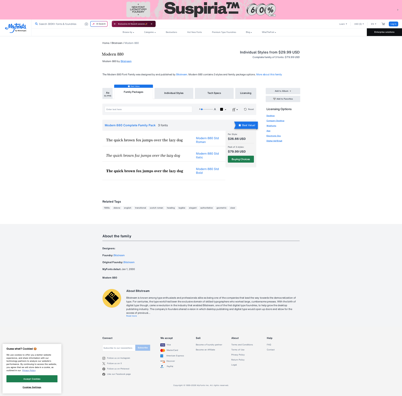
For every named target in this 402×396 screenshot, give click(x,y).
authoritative (206, 208)
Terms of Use (237, 350)
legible (182, 208)
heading (171, 208)
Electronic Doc (273, 135)
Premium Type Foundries (224, 32)
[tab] (107, 93)
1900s (107, 208)
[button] (398, 9)
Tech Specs (214, 93)
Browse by (127, 32)
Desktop (270, 115)
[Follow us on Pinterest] (104, 369)
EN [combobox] (372, 23)
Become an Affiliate (205, 350)
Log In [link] (393, 24)
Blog (248, 32)
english (127, 208)
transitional (140, 208)
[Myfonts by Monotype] (15, 28)
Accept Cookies (31, 378)
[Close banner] (151, 23)
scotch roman (156, 208)
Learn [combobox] (342, 23)
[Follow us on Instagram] (104, 358)
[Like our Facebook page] (104, 374)
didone (117, 208)
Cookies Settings (32, 387)
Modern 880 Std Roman (207, 140)
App (268, 130)
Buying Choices (241, 159)
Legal (234, 365)
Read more (131, 316)
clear (232, 208)
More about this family (269, 74)
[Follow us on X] (104, 363)
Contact (271, 350)
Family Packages (133, 92)
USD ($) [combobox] (358, 23)
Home (105, 43)
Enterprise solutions (384, 32)
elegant (193, 208)
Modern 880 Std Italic (207, 155)
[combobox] (70, 24)
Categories (149, 32)
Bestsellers (171, 32)
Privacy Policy (238, 355)
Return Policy (237, 360)
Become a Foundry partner (209, 344)
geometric (221, 208)
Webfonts (271, 125)
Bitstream (116, 43)
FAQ (269, 344)
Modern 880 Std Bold (207, 171)
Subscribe (143, 347)
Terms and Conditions (242, 344)
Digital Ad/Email (274, 140)
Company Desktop (275, 120)
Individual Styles (174, 93)
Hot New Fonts (194, 32)
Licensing (245, 93)
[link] (36, 24)
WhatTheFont (268, 32)
